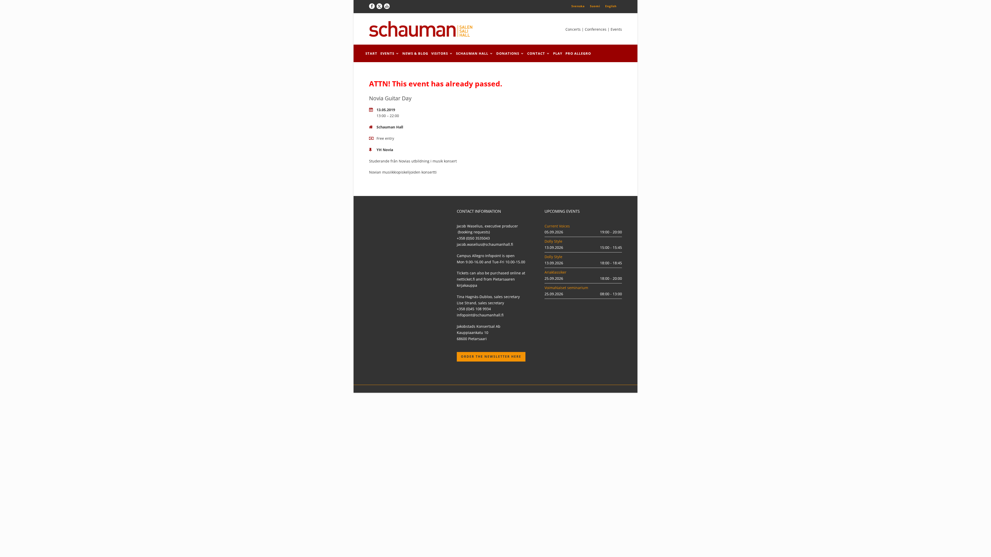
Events (387, 53)
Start (371, 53)
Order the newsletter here (491, 356)
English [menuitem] (611, 6)
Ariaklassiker (555, 272)
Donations (507, 53)
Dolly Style (553, 241)
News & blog (415, 53)
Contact (536, 53)
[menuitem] (578, 6)
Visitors (439, 53)
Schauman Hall (472, 53)
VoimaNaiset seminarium (566, 287)
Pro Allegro (578, 53)
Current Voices (557, 226)
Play (557, 53)
